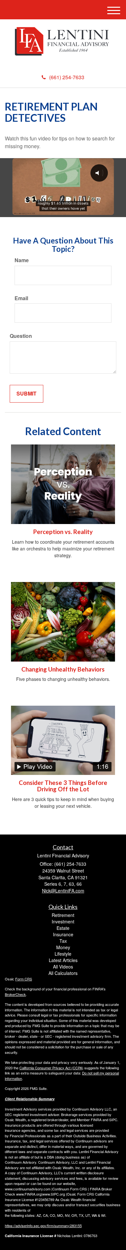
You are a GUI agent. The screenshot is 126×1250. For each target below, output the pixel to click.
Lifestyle (63, 953)
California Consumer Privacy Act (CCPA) (51, 1067)
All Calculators (63, 973)
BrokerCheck (15, 994)
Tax (63, 941)
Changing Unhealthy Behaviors (63, 669)
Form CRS (23, 978)
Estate (63, 928)
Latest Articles (63, 960)
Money (63, 947)
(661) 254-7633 (66, 77)
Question (21, 335)
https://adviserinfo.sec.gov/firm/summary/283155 (43, 1225)
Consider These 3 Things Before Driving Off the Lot (63, 786)
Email (21, 298)
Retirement (63, 915)
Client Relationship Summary (30, 1098)
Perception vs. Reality (63, 531)
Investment (63, 921)
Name (22, 260)
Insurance (63, 934)
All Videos (63, 966)
